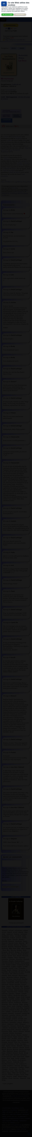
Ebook (4, 1116)
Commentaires (7, 119)
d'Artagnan (7, 159)
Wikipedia (15, 1121)
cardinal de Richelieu (9, 169)
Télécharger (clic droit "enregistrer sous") (11, 111)
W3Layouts (7, 1129)
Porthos (20, 163)
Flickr (9, 1116)
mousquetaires (23, 161)
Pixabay (4, 1123)
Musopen (27, 1118)
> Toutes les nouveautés (16, 923)
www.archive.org (16, 1125)
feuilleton (19, 138)
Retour (13, 48)
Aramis (27, 163)
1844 (24, 140)
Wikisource (23, 1121)
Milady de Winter (14, 172)
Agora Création (21, 1129)
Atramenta (9, 1112)
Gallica (14, 1116)
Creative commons (16, 1114)
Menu (3, 20)
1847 (10, 152)
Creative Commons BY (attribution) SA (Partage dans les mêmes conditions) (15, 193)
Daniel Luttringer (10, 90)
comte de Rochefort (8, 170)
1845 (6, 150)
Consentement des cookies (10, 1108)
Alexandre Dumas (23, 56)
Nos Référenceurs (13, 1123)
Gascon (6, 157)
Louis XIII (18, 165)
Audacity (17, 1112)
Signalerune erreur (17, 116)
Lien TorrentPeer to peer (6, 116)
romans (22, 48)
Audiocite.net (16, 84)
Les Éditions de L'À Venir (16, 1118)
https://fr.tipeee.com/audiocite (15, 40)
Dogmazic (26, 1114)
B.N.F (7, 1114)
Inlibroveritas (22, 1116)
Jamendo (5, 1118)
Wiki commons (6, 1121)
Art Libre (15, 188)
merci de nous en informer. (20, 1096)
